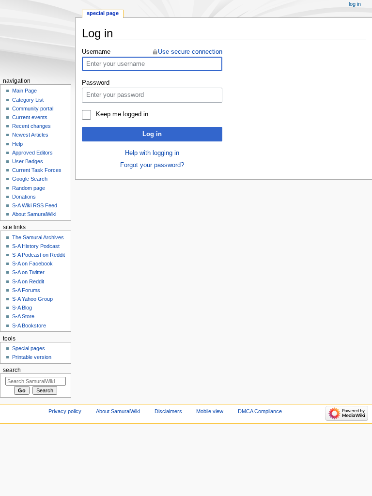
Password (95, 82)
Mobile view (209, 411)
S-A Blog (22, 307)
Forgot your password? (152, 165)
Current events (29, 117)
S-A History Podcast (36, 246)
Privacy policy (64, 411)
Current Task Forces (37, 170)
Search (12, 370)
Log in (152, 134)
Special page (103, 13)
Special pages (28, 348)
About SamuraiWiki (34, 214)
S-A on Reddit (28, 281)
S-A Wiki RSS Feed (34, 205)
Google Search (29, 179)
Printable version (31, 357)
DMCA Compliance (260, 411)
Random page (28, 188)
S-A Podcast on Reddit (38, 255)
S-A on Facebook (32, 263)
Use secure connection (190, 51)
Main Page (24, 90)
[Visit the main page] (37, 37)
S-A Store (23, 316)
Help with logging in (152, 153)
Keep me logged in (122, 114)
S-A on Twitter (28, 272)
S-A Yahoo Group (32, 299)
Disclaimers (168, 411)
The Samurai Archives (38, 237)
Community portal (32, 108)
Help (17, 144)
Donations (24, 197)
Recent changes (31, 126)
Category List (28, 100)
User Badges (27, 161)
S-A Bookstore (29, 325)
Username (96, 51)
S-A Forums (26, 290)
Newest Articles (30, 135)
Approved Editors (32, 152)
